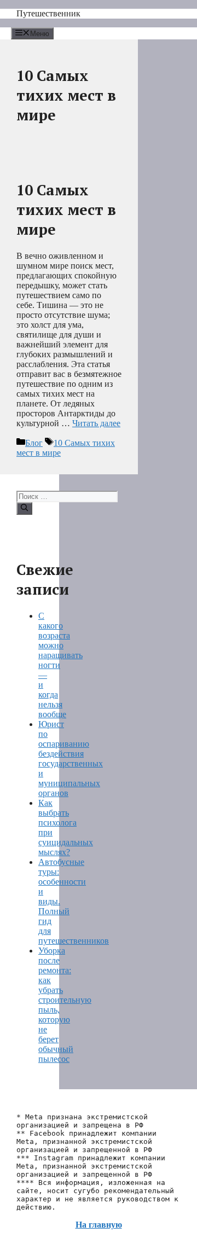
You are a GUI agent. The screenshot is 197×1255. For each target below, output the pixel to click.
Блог (34, 443)
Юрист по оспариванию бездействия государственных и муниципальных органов (70, 758)
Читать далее (96, 423)
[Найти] (24, 508)
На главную (99, 1224)
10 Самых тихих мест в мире (66, 209)
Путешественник (48, 13)
